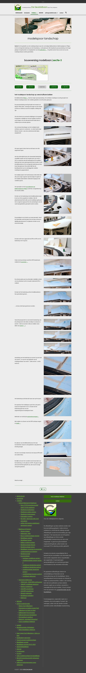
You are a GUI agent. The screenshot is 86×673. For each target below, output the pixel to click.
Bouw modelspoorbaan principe (30, 536)
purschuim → (24, 262)
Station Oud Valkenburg (25, 606)
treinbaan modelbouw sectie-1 (31, 558)
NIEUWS (19, 601)
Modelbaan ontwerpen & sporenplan (31, 549)
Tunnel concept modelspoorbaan (26, 640)
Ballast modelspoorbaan (28, 542)
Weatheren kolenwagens (28, 514)
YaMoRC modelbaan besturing (29, 584)
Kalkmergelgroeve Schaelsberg (28, 615)
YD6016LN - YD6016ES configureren (31, 582)
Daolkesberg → (43, 50)
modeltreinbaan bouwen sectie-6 (32, 574)
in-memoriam (20, 651)
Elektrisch (23, 598)
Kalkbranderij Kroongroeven (27, 612)
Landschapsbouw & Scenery (29, 551)
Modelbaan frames (26, 540)
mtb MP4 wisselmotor (27, 589)
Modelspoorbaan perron (28, 547)
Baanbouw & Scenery (25, 529)
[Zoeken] (66, 12)
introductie (20, 498)
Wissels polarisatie (26, 593)
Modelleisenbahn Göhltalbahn (25, 627)
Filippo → (25, 98)
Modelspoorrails (25, 553)
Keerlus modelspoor (26, 586)
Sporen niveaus (25, 531)
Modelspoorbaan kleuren (28, 545)
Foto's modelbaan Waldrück (27, 621)
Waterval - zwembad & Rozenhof (28, 619)
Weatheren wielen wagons (28, 512)
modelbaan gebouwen (29, 576)
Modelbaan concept (22, 642)
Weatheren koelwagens (27, 509)
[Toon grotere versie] (57, 113)
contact (19, 625)
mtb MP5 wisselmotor (27, 591)
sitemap (19, 649)
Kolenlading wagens (26, 516)
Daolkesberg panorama (23, 637)
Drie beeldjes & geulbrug (26, 617)
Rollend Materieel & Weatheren (28, 503)
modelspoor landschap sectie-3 (32, 565)
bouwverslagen (25, 556)
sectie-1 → (22, 325)
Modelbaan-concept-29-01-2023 (26, 644)
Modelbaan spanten (26, 538)
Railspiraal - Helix (26, 533)
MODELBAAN (21, 496)
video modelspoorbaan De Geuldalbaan (28, 655)
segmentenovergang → (33, 416)
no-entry (19, 653)
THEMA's (19, 501)
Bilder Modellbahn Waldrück (27, 629)
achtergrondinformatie (23, 603)
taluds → (18, 423)
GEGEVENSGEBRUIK (23, 646)
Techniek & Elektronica (25, 580)
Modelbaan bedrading (27, 595)
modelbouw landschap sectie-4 (32, 567)
